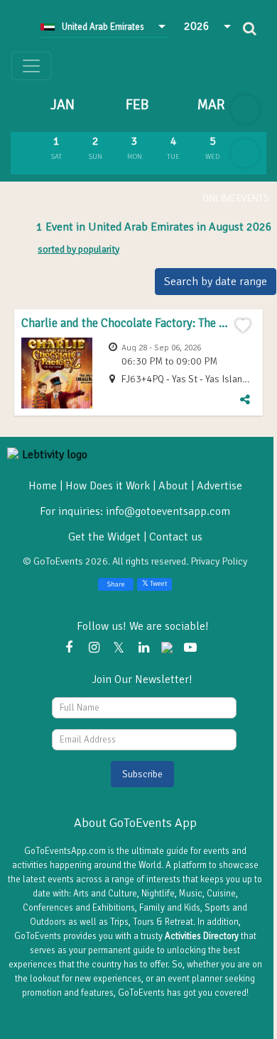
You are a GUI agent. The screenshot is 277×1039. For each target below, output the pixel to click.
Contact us (175, 537)
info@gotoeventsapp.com (168, 511)
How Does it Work (107, 486)
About (173, 486)
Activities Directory (202, 936)
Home (42, 486)
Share (116, 584)
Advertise (219, 486)
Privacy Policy (218, 561)
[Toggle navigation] (31, 66)
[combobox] (104, 26)
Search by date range (215, 281)
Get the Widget (105, 537)
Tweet (157, 583)
